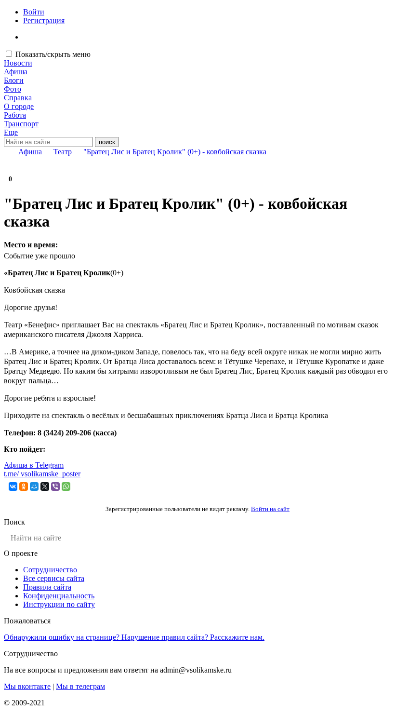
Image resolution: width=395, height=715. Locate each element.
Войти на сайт (270, 509)
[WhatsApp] (66, 486)
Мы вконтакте (27, 686)
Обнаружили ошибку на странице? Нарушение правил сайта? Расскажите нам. (134, 637)
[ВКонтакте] (13, 486)
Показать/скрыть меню (53, 54)
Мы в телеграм (80, 686)
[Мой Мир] (34, 486)
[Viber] (55, 486)
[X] (44, 486)
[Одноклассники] (23, 486)
